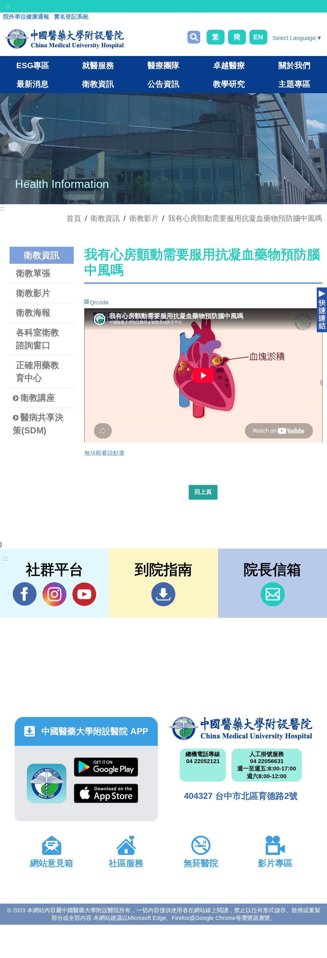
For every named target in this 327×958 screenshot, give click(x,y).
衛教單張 (33, 273)
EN (258, 37)
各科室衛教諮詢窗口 (37, 339)
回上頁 (203, 492)
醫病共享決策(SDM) (38, 424)
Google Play (106, 770)
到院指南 (163, 594)
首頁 (73, 218)
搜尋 (193, 37)
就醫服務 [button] (98, 65)
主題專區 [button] (294, 83)
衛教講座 (37, 398)
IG (54, 594)
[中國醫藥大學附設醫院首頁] (64, 39)
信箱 (273, 594)
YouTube (84, 594)
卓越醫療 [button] (229, 65)
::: (8, 6)
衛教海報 (33, 313)
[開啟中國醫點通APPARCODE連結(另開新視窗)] (46, 783)
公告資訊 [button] (163, 83)
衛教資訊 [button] (98, 83)
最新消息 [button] (33, 83)
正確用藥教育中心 (37, 371)
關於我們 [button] (294, 65)
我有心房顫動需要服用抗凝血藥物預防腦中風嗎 (245, 218)
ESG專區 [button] (32, 65)
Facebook (25, 594)
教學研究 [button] (229, 83)
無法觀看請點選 (104, 453)
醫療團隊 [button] (163, 65)
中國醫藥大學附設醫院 (240, 728)
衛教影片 (144, 218)
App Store (106, 797)
